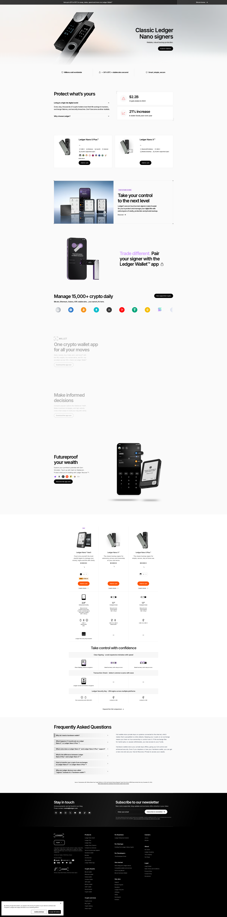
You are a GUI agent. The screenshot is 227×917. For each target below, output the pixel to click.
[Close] (61, 903)
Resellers (117, 887)
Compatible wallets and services (123, 868)
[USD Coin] (117, 310)
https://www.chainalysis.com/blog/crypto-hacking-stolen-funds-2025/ (113, 783)
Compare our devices (90, 847)
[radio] (80, 155)
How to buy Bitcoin (119, 870)
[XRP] (155, 310)
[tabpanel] (144, 743)
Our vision (147, 849)
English (58, 842)
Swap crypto (88, 908)
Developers (118, 897)
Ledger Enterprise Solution (122, 838)
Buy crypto (87, 903)
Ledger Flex (88, 840)
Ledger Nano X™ (147, 139)
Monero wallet (88, 884)
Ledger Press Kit (119, 889)
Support (117, 882)
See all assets (88, 889)
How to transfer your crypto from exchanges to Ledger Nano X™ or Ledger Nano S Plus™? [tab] (72, 763)
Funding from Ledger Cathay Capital (124, 847)
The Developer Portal (120, 856)
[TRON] (168, 310)
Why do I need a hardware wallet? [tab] (68, 735)
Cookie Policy (148, 873)
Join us (146, 838)
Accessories (88, 857)
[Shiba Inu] (66, 310)
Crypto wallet (88, 891)
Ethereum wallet (89, 874)
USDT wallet (88, 886)
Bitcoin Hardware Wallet (121, 873)
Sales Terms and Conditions (152, 868)
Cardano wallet (89, 879)
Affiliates (117, 892)
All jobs (147, 840)
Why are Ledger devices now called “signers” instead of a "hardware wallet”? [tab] (70, 771)
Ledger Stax (88, 843)
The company (148, 854)
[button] (202, 2)
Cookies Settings (39, 912)
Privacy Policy (148, 871)
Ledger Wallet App (90, 862)
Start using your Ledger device (123, 865)
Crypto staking (88, 906)
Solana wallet (88, 877)
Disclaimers (148, 876)
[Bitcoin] (130, 310)
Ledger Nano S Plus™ (89, 139)
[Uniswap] (79, 310)
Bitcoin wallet (88, 872)
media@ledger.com (71, 808)
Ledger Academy (149, 852)
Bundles (87, 855)
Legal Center (148, 866)
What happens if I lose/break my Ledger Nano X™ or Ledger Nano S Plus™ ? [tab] (70, 742)
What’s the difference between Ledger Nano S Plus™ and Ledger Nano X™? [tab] (69, 756)
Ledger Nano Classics (90, 845)
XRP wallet (87, 882)
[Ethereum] (143, 310)
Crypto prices (88, 901)
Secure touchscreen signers (92, 850)
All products (88, 860)
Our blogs (147, 857)
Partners (117, 899)
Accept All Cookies (54, 912)
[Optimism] (92, 310)
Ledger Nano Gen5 (90, 838)
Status (116, 894)
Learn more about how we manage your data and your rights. (146, 818)
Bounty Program (119, 884)
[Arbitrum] (104, 310)
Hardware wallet (89, 852)
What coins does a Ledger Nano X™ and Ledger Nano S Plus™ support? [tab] (80, 749)
